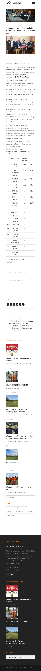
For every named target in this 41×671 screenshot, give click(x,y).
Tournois (11, 515)
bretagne (23, 508)
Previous (10, 41)
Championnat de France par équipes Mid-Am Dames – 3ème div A (19, 437)
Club (9, 511)
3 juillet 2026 (11, 419)
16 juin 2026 (11, 470)
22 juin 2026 (11, 446)
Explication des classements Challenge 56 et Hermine (16, 410)
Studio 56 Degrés (24, 667)
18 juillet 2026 (12, 392)
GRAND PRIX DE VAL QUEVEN (17, 385)
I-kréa (32, 667)
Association (20, 19)
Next (31, 41)
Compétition (19, 511)
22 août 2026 (11, 368)
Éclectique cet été (12, 463)
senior (30, 511)
